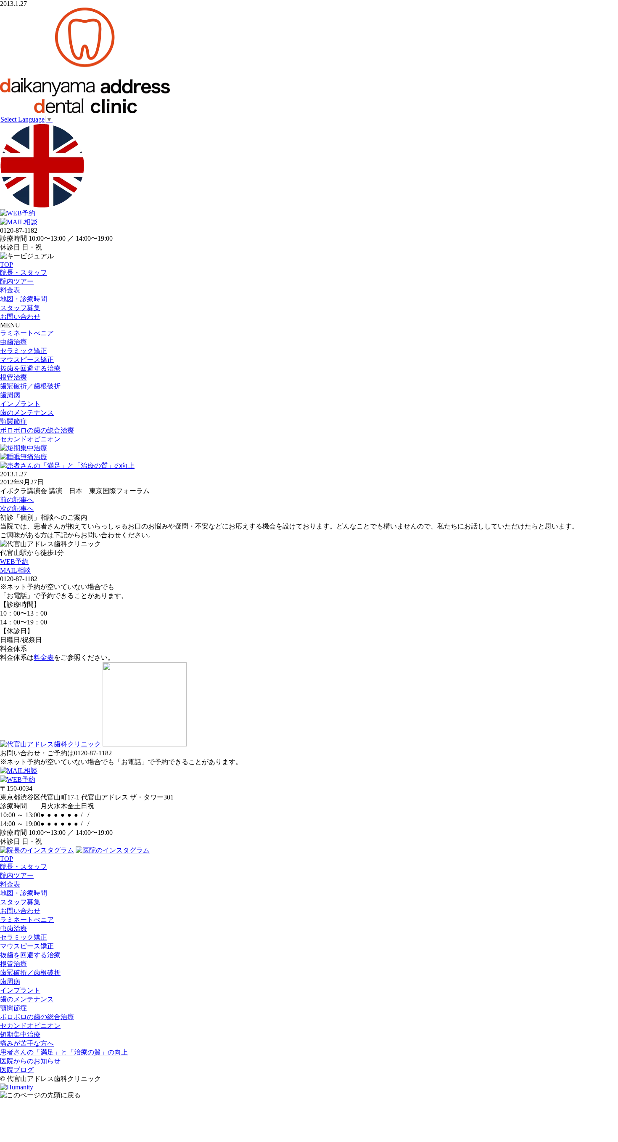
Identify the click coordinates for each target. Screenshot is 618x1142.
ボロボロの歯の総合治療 (37, 430)
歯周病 (10, 394)
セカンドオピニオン (30, 439)
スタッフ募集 (20, 307)
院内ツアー (17, 281)
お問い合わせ (20, 316)
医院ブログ (17, 1069)
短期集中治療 (20, 1034)
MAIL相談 (15, 570)
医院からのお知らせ (30, 1061)
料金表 (10, 290)
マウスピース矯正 (27, 359)
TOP (6, 264)
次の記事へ (17, 508)
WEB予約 (14, 561)
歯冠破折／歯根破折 (30, 386)
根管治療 (13, 377)
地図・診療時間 (23, 299)
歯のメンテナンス (27, 412)
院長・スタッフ (23, 272)
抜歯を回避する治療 (30, 368)
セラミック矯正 (23, 350)
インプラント (20, 403)
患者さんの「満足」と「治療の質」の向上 (64, 1052)
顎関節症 (13, 421)
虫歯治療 (13, 341)
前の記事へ (17, 499)
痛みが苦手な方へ (27, 1043)
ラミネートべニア (27, 333)
